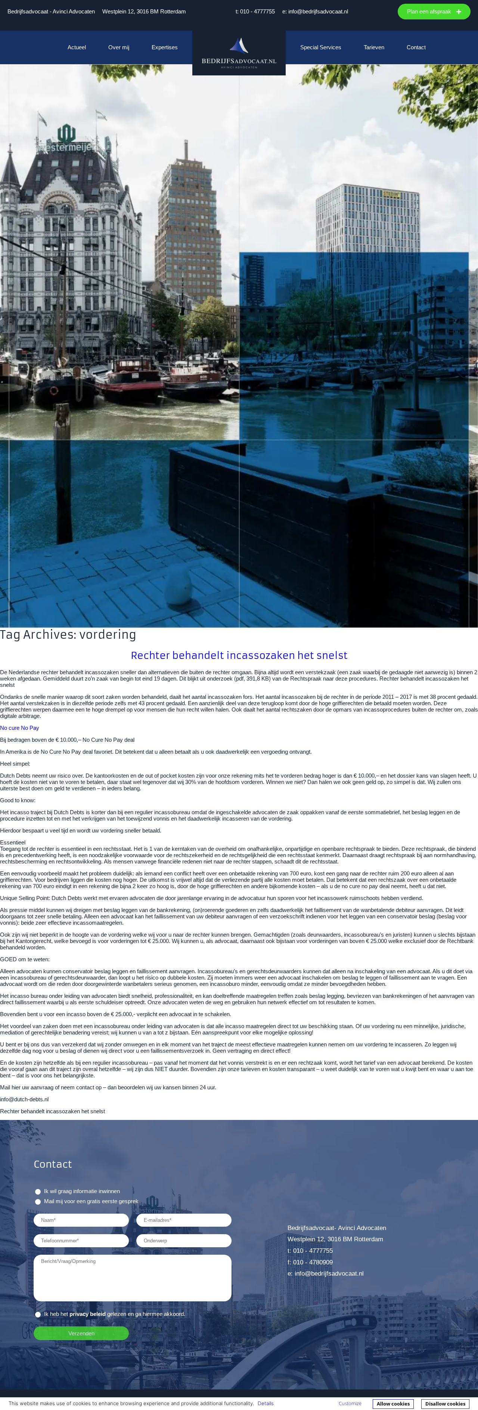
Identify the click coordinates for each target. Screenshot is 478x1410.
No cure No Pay (19, 728)
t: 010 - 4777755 (255, 11)
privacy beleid (87, 1314)
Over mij (118, 47)
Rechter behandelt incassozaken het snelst (239, 655)
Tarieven (374, 47)
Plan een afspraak (430, 11)
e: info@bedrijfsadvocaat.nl (315, 11)
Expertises (165, 47)
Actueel (77, 47)
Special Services (320, 47)
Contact (416, 47)
